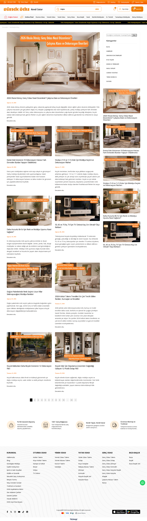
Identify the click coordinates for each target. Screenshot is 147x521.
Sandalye (58, 467)
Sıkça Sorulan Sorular (14, 483)
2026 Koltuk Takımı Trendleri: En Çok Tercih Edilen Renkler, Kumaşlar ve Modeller (75, 297)
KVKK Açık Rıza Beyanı (14, 502)
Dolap (80, 460)
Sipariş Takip (139, 2)
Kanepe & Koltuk (39, 464)
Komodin (81, 473)
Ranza (104, 483)
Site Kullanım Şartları (14, 492)
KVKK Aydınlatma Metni (15, 489)
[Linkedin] (27, 512)
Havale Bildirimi (12, 499)
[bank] (73, 513)
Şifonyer (81, 470)
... (67, 400)
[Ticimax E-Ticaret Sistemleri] (73, 519)
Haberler (109, 51)
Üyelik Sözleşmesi (13, 467)
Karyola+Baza (83, 480)
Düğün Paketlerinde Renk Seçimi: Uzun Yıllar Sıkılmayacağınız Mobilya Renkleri (24, 292)
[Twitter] (11, 512)
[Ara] (97, 9)
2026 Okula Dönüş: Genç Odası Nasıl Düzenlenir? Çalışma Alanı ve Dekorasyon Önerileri (42, 98)
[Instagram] (15, 512)
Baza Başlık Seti (134, 464)
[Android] (133, 512)
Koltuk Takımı (38, 457)
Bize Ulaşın (24, 2)
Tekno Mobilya (111, 77)
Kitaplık (104, 476)
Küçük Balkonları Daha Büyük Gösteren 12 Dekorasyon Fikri (29, 367)
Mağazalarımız (100, 2)
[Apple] (119, 512)
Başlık (131, 460)
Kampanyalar (125, 2)
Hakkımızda (11, 457)
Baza (131, 457)
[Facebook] (7, 512)
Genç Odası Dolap (108, 460)
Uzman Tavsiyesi (112, 73)
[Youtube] (19, 512)
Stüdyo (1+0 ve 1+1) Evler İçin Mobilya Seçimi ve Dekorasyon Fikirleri (74, 161)
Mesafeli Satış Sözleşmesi (16, 476)
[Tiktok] (23, 512)
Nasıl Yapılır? (110, 68)
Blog (108, 47)
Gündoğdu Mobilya (13, 464)
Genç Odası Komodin (109, 467)
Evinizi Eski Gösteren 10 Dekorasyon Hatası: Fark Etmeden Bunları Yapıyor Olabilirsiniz (26, 161)
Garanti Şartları (12, 496)
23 (71, 400)
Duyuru (108, 81)
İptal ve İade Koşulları (14, 470)
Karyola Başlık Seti (84, 476)
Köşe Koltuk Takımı (39, 460)
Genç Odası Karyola (109, 473)
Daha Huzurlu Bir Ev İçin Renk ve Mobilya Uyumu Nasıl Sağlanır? (29, 230)
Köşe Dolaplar (83, 464)
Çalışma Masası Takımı (110, 480)
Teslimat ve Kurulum (14, 486)
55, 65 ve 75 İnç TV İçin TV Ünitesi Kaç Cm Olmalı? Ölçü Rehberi (77, 225)
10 (63, 400)
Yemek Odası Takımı (62, 457)
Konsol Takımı (60, 464)
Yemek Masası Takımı (62, 460)
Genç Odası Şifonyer (109, 464)
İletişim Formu (12, 480)
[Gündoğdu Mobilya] (16, 9)
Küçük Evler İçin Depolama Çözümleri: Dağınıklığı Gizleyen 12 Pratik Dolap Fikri (74, 367)
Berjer (35, 467)
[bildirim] (114, 9)
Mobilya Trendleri (112, 64)
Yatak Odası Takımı (85, 457)
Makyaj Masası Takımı (86, 467)
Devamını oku (11, 121)
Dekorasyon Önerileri (114, 55)
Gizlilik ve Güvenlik (13, 473)
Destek (36, 2)
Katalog (113, 2)
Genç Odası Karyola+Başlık (111, 470)
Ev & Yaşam (110, 60)
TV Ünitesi (36, 473)
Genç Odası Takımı (108, 457)
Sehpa (35, 470)
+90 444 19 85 (11, 2)
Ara (134, 35)
